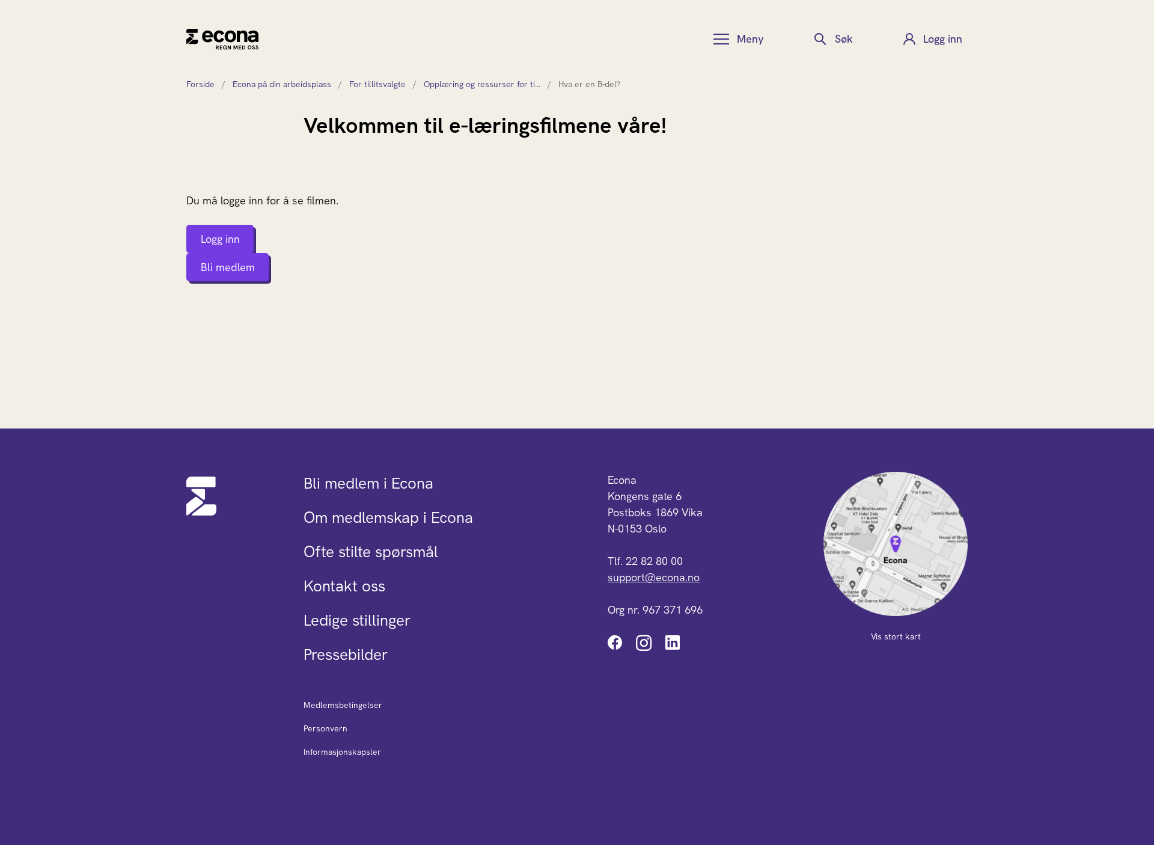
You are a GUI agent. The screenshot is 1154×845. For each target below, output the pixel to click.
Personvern (325, 728)
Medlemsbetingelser (343, 705)
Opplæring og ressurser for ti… (482, 84)
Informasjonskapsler (342, 751)
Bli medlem (228, 267)
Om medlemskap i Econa (388, 517)
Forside (200, 84)
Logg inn (220, 239)
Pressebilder (346, 654)
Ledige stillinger (357, 620)
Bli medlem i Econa (368, 483)
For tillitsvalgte (377, 84)
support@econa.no (654, 577)
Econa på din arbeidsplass (282, 84)
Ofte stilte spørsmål (371, 551)
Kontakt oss (344, 586)
